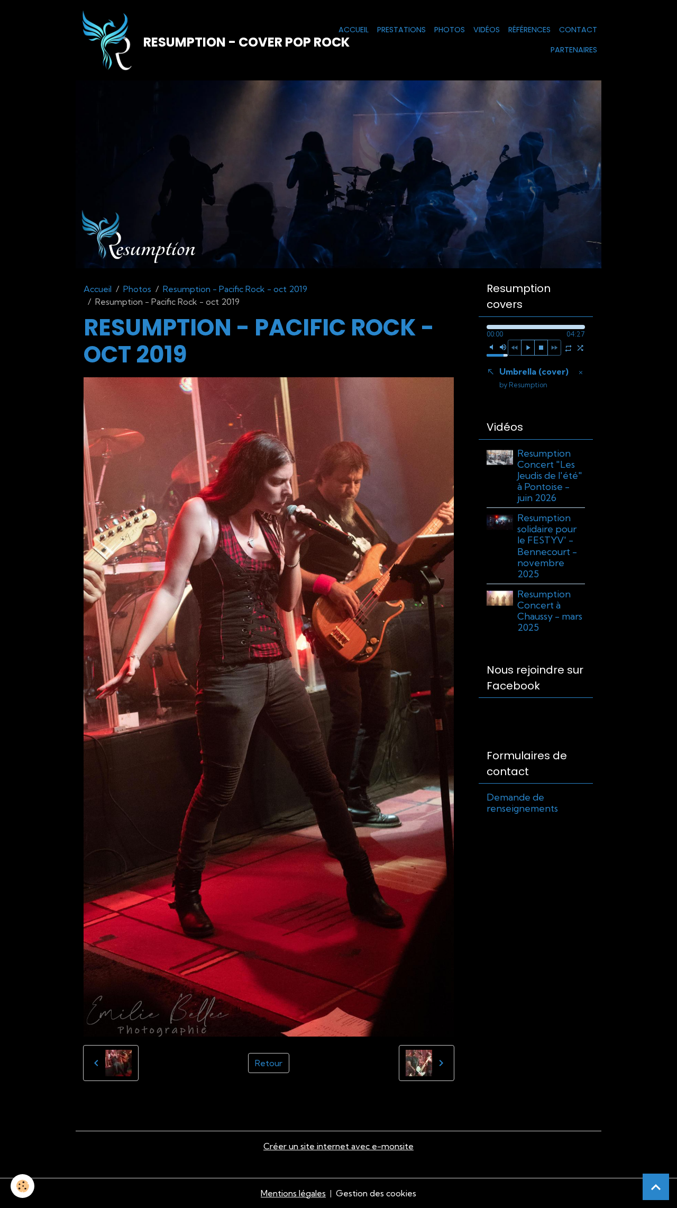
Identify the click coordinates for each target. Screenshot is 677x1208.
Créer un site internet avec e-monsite (338, 1146)
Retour (268, 1063)
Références (529, 29)
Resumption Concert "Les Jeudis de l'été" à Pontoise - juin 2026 (549, 475)
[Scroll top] (656, 1187)
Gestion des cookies (376, 1193)
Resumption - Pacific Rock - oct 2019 (235, 289)
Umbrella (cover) (534, 377)
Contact (578, 29)
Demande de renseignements (522, 803)
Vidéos (486, 29)
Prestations (401, 29)
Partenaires (574, 49)
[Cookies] (22, 1186)
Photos (449, 29)
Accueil (353, 29)
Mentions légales (293, 1193)
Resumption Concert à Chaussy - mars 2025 (549, 610)
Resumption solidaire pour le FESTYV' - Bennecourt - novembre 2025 (547, 545)
